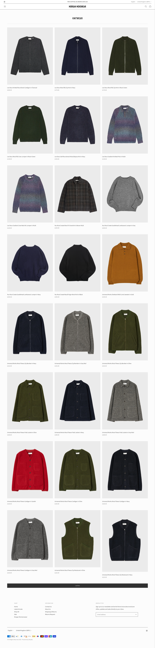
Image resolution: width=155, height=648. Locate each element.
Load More (77, 585)
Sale (15, 614)
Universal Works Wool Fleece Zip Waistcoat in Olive (70, 570)
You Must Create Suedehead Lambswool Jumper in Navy (24, 294)
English (133, 2)
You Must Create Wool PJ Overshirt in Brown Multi (69, 225)
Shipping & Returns (51, 612)
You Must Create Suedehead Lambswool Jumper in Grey (118, 225)
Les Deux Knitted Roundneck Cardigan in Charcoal (22, 88)
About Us (48, 609)
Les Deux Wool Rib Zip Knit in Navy (65, 88)
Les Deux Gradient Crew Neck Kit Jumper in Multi (21, 225)
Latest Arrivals (18, 609)
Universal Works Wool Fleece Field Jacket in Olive (22, 432)
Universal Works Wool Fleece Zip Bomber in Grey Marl (70, 363)
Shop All (16, 612)
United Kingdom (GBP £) (143, 2)
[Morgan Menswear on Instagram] (4, 1)
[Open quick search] (146, 6)
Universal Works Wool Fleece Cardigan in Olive (68, 501)
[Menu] (5, 6)
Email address (101, 612)
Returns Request (50, 614)
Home (16, 607)
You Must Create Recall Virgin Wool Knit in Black (69, 294)
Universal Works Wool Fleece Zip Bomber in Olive (116, 363)
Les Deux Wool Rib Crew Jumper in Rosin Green (21, 157)
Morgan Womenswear (20, 617)
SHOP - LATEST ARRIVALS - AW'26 (77, 2)
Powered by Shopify (27, 639)
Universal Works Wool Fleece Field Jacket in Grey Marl (118, 432)
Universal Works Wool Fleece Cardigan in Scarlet (21, 501)
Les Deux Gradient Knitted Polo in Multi (113, 157)
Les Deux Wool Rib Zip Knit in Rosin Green (114, 88)
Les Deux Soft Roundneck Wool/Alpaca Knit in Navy (70, 157)
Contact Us (48, 607)
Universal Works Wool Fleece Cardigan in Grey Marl (22, 570)
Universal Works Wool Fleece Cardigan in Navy (116, 501)
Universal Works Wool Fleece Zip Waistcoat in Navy (117, 575)
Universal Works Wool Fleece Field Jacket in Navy (69, 432)
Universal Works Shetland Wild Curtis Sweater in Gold (118, 294)
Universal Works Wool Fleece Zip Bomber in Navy (21, 363)
